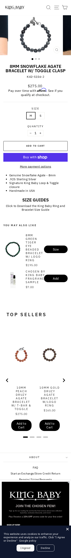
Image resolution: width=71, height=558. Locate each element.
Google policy (27, 540)
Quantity (35, 126)
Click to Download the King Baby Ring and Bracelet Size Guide (35, 208)
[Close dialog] (69, 482)
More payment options (35, 166)
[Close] (67, 529)
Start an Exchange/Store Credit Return (35, 473)
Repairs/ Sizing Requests (35, 479)
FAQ (35, 467)
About (34, 457)
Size (35, 108)
